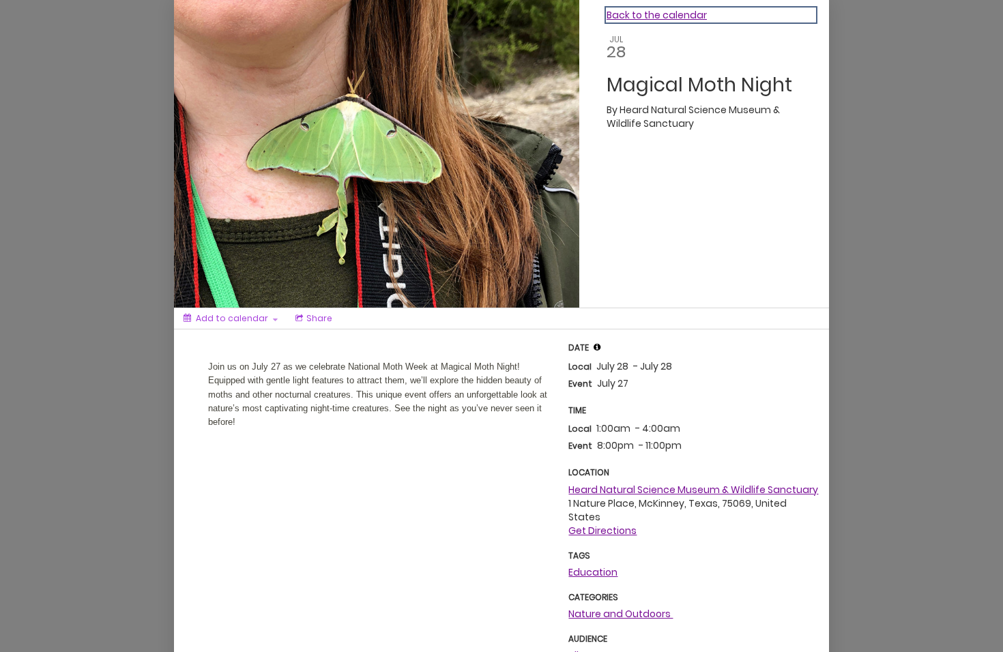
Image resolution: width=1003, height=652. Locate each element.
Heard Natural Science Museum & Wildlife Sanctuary (693, 490)
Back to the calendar (657, 15)
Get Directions (602, 530)
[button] (597, 347)
